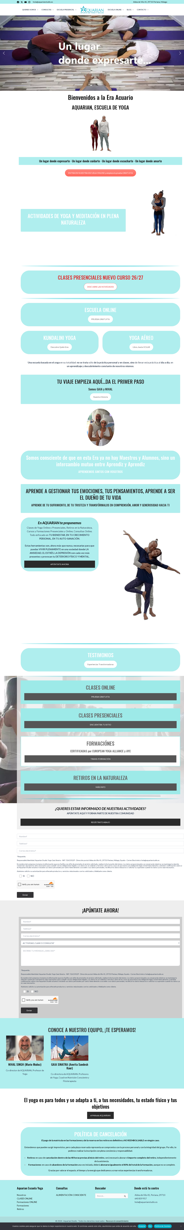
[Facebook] (18, 2)
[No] (181, 1226)
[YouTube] (25, 2)
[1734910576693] (69, 1048)
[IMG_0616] (25, 1048)
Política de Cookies (162, 1226)
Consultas (46, 10)
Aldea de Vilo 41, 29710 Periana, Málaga (150, 2)
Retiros (20, 1209)
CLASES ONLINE (24, 1198)
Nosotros (21, 1195)
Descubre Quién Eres (60, 347)
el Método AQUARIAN (100, 1115)
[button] (37, 10)
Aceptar (142, 1226)
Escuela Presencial (65, 10)
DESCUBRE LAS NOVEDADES (100, 287)
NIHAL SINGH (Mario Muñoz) (24, 1064)
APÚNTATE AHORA (59, 564)
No (150, 1226)
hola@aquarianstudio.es (43, 2)
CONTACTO (141, 10)
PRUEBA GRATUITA (100, 319)
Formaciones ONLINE (27, 1202)
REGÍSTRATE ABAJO (100, 822)
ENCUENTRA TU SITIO (100, 724)
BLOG (129, 10)
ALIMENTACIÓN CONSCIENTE (71, 1195)
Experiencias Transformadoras (100, 664)
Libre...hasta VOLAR (141, 347)
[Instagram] (29, 2)
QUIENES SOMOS (29, 10)
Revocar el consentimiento (117, 1221)
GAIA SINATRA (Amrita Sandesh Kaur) (69, 1066)
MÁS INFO (100, 787)
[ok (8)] (100, 427)
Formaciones (23, 1205)
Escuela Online (114, 10)
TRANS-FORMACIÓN (100, 759)
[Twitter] (22, 2)
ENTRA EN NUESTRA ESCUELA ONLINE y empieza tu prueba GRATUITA (100, 173)
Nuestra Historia (100, 397)
